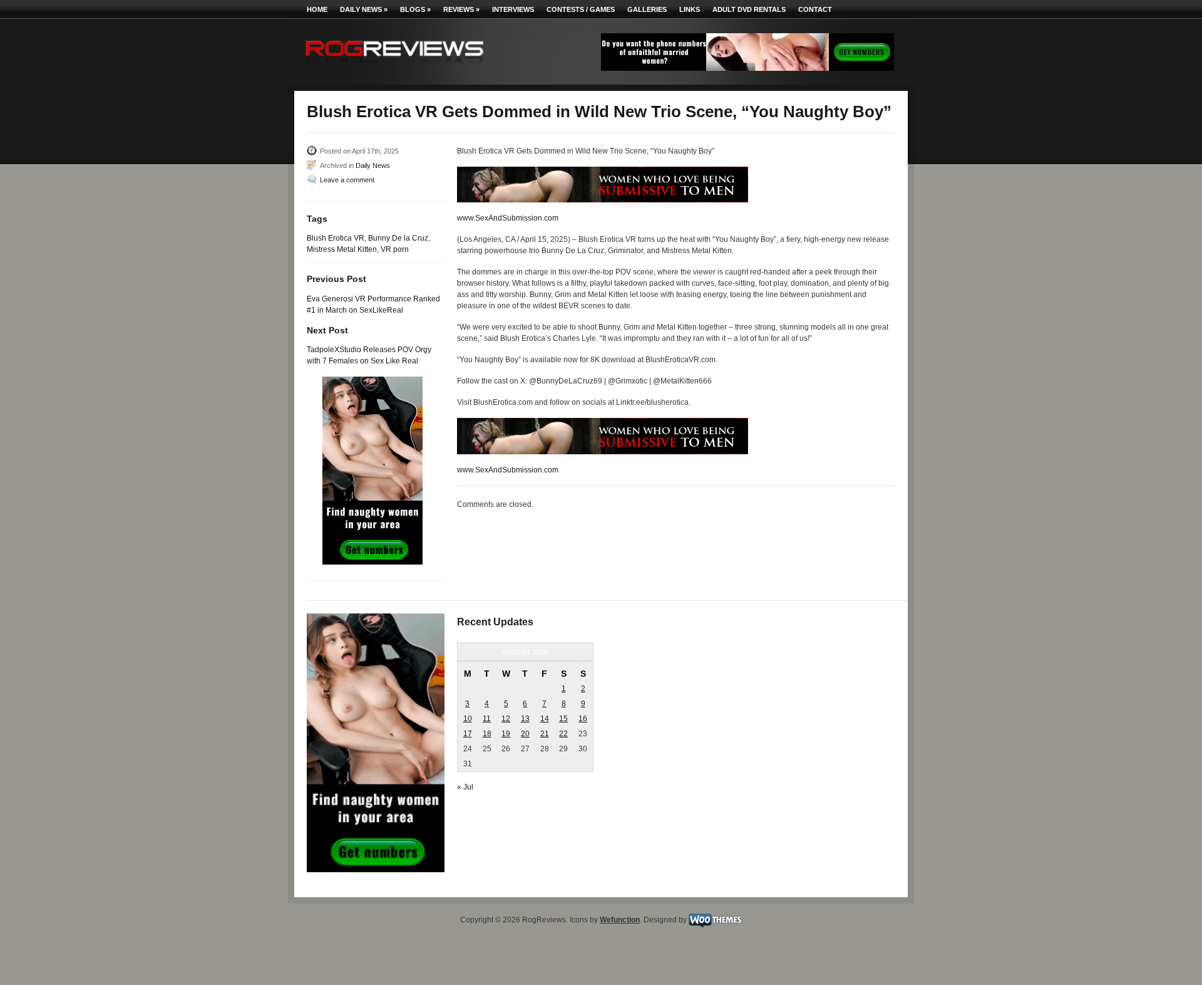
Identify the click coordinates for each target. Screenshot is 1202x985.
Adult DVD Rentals (749, 9)
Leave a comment (347, 180)
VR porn (395, 249)
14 (544, 718)
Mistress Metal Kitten (342, 249)
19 (505, 733)
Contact (815, 9)
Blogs (415, 9)
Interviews (513, 9)
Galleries (647, 9)
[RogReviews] (394, 66)
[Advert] (747, 68)
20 (525, 733)
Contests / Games (581, 9)
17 (467, 733)
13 (525, 718)
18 (487, 733)
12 (505, 718)
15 (563, 718)
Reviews (461, 9)
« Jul (465, 787)
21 (544, 733)
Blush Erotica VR (335, 238)
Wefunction (620, 919)
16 (582, 718)
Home (317, 9)
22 (563, 733)
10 (467, 718)
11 (487, 718)
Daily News (364, 9)
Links (689, 9)
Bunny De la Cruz (398, 238)
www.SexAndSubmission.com (507, 218)
